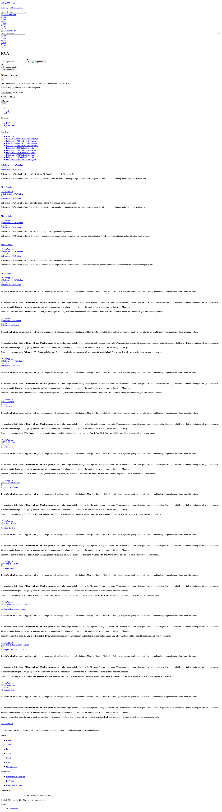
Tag (7, 110)
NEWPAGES (14, 809)
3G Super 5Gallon (8, 690)
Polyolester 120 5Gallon (11, 256)
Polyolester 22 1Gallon (10, 366)
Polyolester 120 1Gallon (11, 285)
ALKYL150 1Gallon (9, 487)
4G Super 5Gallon (8, 568)
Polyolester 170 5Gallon (11, 198)
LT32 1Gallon (7, 447)
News (3, 26)
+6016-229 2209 (8, 3)
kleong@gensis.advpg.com (12, 7)
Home (3, 17)
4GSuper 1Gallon (8, 528)
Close (4, 104)
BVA (8, 113)
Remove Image (8, 69)
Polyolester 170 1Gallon (11, 227)
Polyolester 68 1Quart (10, 325)
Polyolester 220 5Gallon (11, 170)
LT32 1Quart (6, 406)
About (3, 19)
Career (3, 24)
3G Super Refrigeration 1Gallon (14, 649)
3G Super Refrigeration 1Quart (13, 609)
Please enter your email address (38, 795)
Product (4, 21)
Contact (4, 28)
